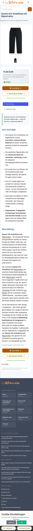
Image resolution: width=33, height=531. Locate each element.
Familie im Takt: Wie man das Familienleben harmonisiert (13, 442)
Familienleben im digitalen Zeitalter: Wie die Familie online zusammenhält (16, 473)
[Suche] (30, 9)
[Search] (28, 2)
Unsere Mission (7, 495)
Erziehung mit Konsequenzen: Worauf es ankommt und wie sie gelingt (15, 477)
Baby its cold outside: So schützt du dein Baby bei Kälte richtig (15, 446)
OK (22, 522)
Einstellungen (16, 519)
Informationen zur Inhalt (9, 498)
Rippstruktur (6, 237)
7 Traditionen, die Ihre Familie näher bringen (13, 455)
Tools (4, 504)
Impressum (5, 489)
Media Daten (6, 510)
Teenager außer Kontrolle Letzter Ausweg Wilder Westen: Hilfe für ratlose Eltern (15, 468)
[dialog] (16, 518)
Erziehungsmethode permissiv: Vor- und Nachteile (15, 481)
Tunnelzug (5, 290)
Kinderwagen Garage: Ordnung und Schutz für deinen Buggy (16, 463)
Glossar (4, 501)
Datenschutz (6, 492)
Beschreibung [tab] (10, 104)
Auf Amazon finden (16, 93)
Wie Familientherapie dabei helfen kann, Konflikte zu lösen (16, 451)
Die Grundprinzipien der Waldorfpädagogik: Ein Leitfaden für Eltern (14, 437)
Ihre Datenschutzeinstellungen (11, 507)
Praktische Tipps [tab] (11, 109)
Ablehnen (11, 522)
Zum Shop (15, 88)
